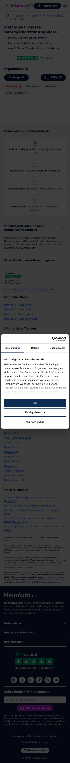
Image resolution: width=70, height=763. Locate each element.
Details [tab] (35, 347)
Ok (35, 402)
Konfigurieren (33, 412)
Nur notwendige (35, 422)
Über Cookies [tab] (57, 347)
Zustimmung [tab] (12, 347)
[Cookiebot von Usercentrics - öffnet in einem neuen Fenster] (52, 339)
